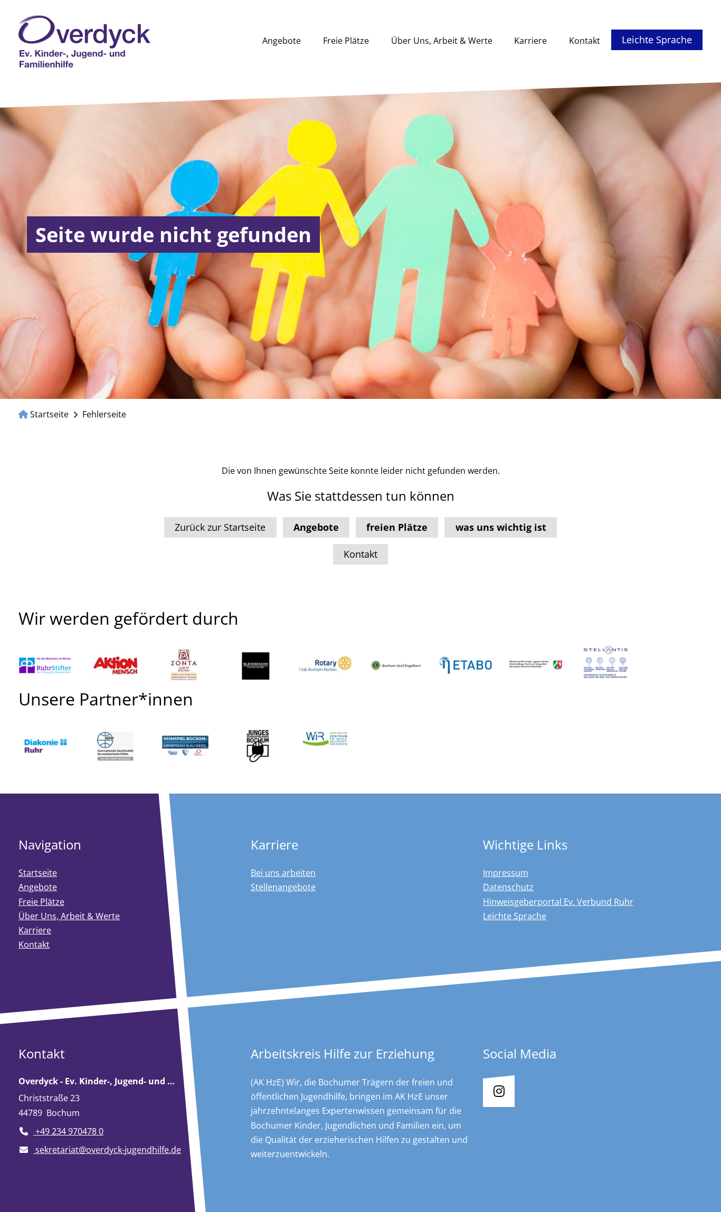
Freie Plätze (346, 40)
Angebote (281, 40)
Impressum (505, 873)
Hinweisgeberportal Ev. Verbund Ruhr (558, 902)
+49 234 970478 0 (68, 1131)
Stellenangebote (283, 887)
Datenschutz (508, 887)
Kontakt (584, 40)
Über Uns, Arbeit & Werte (441, 40)
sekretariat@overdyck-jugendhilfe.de (107, 1150)
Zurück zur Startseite (220, 527)
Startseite (48, 414)
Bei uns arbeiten (283, 873)
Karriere (530, 40)
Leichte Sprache (657, 39)
